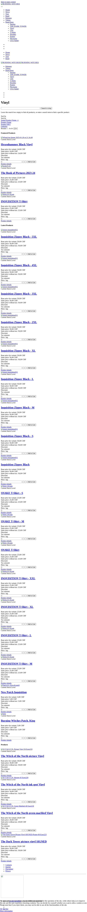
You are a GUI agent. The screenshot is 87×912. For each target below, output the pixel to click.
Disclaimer (9, 869)
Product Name (6, 122)
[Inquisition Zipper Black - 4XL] (9, 258)
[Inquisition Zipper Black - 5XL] (9, 230)
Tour (7, 14)
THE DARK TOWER (18, 26)
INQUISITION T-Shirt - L (16, 635)
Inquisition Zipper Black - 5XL (19, 236)
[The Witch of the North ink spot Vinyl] (14, 778)
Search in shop (46, 108)
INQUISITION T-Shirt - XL (17, 606)
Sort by (10, 121)
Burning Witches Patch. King (18, 720)
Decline (5, 909)
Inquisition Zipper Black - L (17, 379)
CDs (11, 30)
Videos (7, 20)
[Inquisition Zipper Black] (9, 458)
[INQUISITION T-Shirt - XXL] (7, 571)
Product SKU (6, 124)
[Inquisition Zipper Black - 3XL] (9, 287)
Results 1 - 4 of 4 (7, 128)
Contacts (8, 865)
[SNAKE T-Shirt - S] (7, 486)
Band (7, 16)
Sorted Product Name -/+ (10, 120)
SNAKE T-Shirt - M (12, 521)
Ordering (4, 126)
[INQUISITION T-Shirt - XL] (7, 600)
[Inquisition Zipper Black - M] (9, 401)
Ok (1, 909)
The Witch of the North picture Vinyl (22, 756)
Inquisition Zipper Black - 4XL (19, 265)
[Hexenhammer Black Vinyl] (17, 137)
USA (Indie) (14, 41)
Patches (12, 24)
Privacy (8, 871)
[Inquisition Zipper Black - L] (9, 372)
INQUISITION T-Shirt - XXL (18, 578)
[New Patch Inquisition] (10, 685)
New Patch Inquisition (14, 692)
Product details (6, 164)
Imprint (8, 867)
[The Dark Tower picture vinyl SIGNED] (24, 835)
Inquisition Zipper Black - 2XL (19, 322)
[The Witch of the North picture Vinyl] (16, 749)
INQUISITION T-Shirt (14, 201)
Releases (8, 18)
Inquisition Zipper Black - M (17, 407)
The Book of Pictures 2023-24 (18, 172)
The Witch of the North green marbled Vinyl (27, 812)
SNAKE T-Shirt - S (12, 492)
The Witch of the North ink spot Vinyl (23, 784)
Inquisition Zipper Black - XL (18, 350)
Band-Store (9, 22)
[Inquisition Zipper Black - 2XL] (9, 315)
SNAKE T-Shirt (10, 549)
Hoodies (13, 34)
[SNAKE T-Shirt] (7, 543)
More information (6, 911)
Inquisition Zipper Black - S (17, 436)
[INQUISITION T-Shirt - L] (7, 628)
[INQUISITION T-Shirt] (7, 194)
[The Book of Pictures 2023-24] (6, 166)
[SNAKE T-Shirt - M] (7, 515)
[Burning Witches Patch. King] (3, 714)
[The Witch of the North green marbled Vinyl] (17, 806)
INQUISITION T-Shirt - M (16, 663)
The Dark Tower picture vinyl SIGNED (24, 841)
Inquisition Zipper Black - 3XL (19, 293)
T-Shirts (13, 32)
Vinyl (12, 28)
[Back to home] (10, 4)
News (7, 12)
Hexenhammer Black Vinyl (17, 144)
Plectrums (13, 39)
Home (7, 10)
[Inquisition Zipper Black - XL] (9, 344)
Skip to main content (8, 2)
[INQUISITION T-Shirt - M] (7, 657)
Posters (12, 36)
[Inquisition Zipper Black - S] (9, 429)
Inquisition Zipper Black (15, 464)
